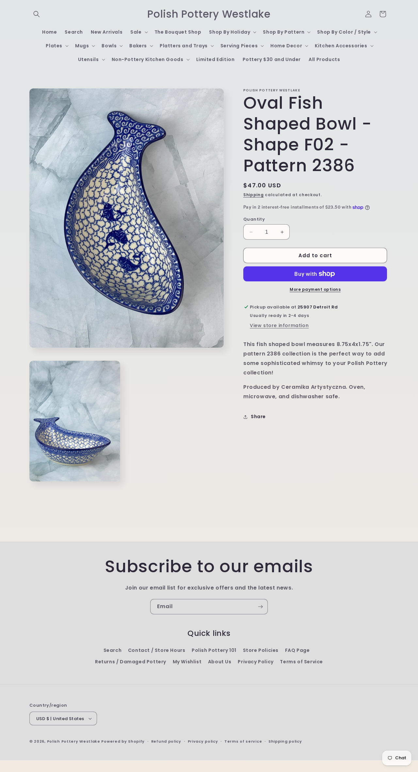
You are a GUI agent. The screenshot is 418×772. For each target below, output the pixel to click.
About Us (220, 661)
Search (113, 650)
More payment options (315, 289)
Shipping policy (285, 741)
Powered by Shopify (123, 741)
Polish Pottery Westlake (73, 741)
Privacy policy (203, 741)
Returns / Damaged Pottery (130, 661)
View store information (279, 325)
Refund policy (166, 741)
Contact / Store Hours (156, 650)
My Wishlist (187, 661)
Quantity (254, 219)
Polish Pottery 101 (214, 650)
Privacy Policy (255, 661)
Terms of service (243, 741)
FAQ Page (297, 650)
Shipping (253, 194)
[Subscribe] (260, 606)
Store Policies (261, 650)
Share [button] (258, 416)
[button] (36, 14)
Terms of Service (301, 661)
